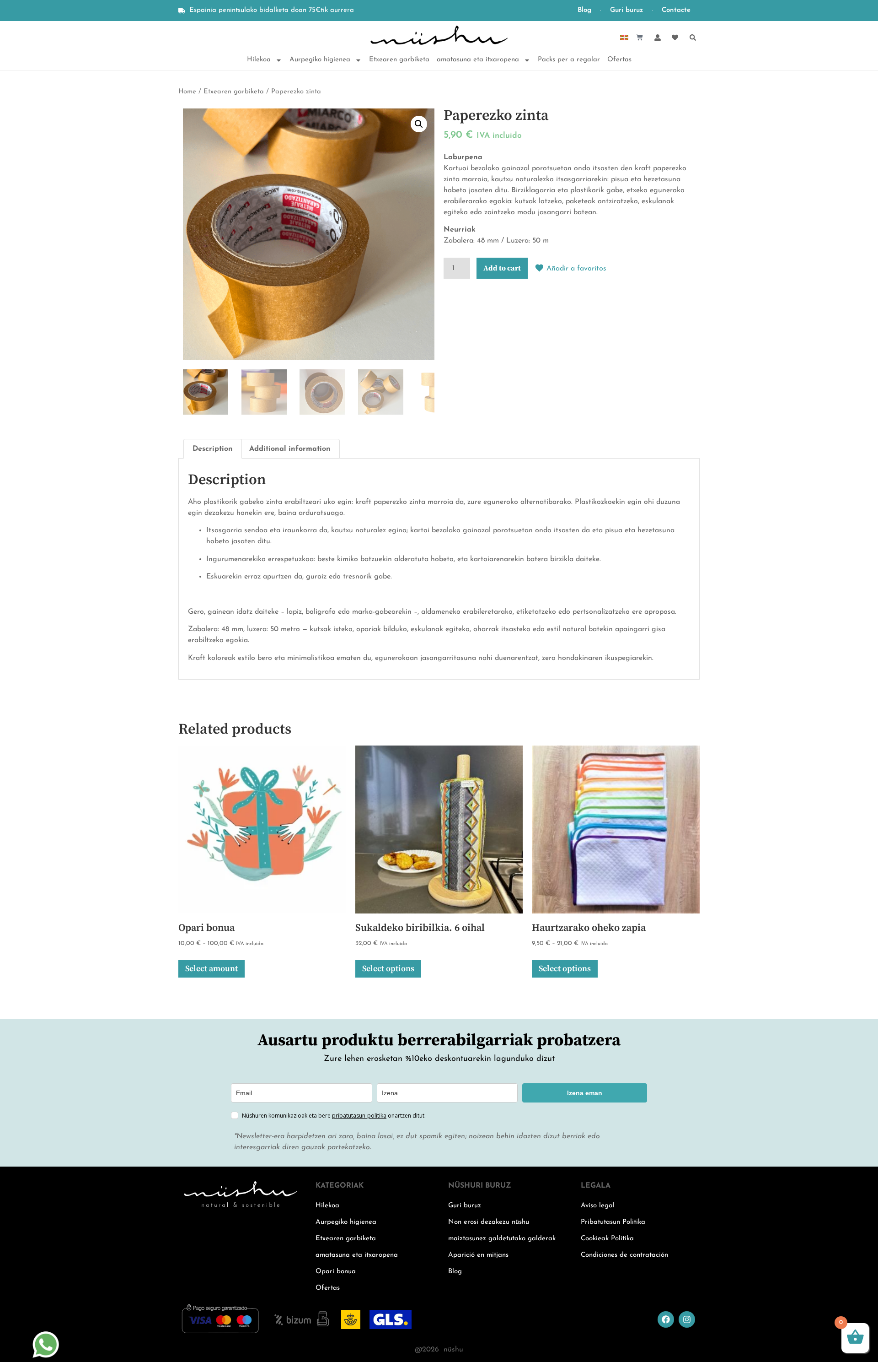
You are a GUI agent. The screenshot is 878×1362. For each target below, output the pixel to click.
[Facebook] (666, 1319)
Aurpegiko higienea (319, 59)
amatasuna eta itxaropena (478, 59)
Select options (388, 968)
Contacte (676, 10)
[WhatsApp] (45, 1356)
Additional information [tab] (290, 449)
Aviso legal (598, 1205)
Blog (584, 10)
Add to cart (502, 268)
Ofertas (619, 59)
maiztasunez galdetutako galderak (502, 1238)
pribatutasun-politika (359, 1115)
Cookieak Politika (607, 1238)
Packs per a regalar (569, 59)
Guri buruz (626, 10)
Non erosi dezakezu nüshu (488, 1222)
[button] (419, 124)
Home (187, 91)
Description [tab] (213, 449)
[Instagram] (687, 1319)
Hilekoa (259, 59)
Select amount (211, 968)
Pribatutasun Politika (613, 1222)
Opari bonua (336, 1271)
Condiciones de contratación (624, 1255)
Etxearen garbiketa (399, 59)
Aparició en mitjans (478, 1255)
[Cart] (639, 37)
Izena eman (584, 1093)
